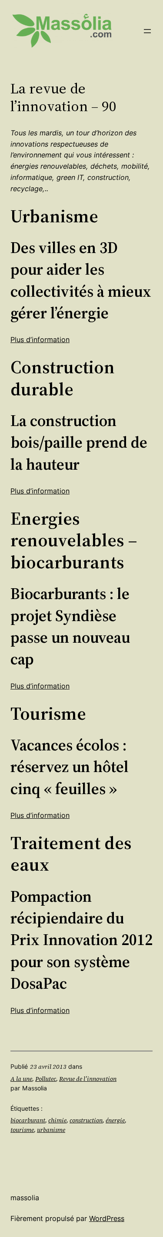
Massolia (24, 1197)
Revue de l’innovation (87, 1078)
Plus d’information (40, 339)
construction (86, 1120)
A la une (21, 1078)
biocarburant (27, 1120)
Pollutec (45, 1078)
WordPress (106, 1218)
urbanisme (51, 1129)
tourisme (22, 1129)
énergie (115, 1120)
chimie (57, 1120)
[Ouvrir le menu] (147, 31)
